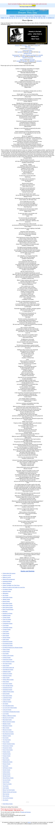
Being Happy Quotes (8, 605)
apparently (31, 61)
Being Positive (37, 16)
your (32, 55)
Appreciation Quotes (7, 597)
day (39, 51)
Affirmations (5, 593)
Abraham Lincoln (28, 53)
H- (22, 17)
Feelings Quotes (7, 657)
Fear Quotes (6, 653)
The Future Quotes (7, 663)
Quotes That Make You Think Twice (11, 585)
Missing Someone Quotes (9, 721)
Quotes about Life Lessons (9, 573)
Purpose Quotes (6, 755)
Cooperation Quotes (7, 627)
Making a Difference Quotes (9, 715)
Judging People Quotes (8, 691)
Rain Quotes (6, 757)
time (19, 56)
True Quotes (6, 785)
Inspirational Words (7, 581)
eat (36, 56)
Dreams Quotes (6, 637)
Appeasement (15, 55)
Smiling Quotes (6, 771)
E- (16, 17)
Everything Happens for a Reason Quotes (12, 647)
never (24, 50)
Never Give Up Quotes (8, 731)
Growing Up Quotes (7, 673)
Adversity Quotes (7, 591)
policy (25, 45)
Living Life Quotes (7, 709)
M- (29, 17)
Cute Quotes (6, 631)
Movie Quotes (6, 727)
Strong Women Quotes (8, 777)
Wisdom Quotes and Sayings (9, 792)
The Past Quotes (7, 739)
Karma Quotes (6, 693)
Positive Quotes (6, 751)
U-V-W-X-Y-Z (51, 17)
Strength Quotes (6, 775)
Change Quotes (6, 617)
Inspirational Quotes (7, 689)
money (36, 45)
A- (5, 17)
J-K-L (27, 17)
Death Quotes (6, 633)
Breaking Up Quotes (7, 613)
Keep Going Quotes (7, 695)
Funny (33, 48)
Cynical (29, 48)
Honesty (17, 45)
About (44, 16)
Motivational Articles (20, 16)
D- (14, 17)
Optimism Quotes (7, 735)
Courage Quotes (7, 629)
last (40, 56)
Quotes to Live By (7, 575)
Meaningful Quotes (7, 719)
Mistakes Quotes (7, 723)
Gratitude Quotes (7, 671)
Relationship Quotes (7, 761)
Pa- (34, 17)
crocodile (40, 55)
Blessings (5, 611)
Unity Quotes (6, 788)
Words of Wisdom (7, 583)
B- (7, 17)
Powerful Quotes (7, 753)
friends (34, 55)
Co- (12, 17)
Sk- (44, 17)
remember (24, 61)
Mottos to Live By (7, 577)
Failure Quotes (6, 649)
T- (46, 17)
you (38, 56)
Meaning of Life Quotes (8, 717)
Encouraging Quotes (7, 643)
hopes (23, 56)
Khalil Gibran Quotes (8, 803)
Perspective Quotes (7, 747)
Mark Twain (28, 46)
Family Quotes (6, 651)
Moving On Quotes (7, 729)
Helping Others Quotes (8, 679)
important (18, 61)
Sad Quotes (5, 765)
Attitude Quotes (6, 599)
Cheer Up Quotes (7, 619)
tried (21, 51)
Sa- (42, 17)
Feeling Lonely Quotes (8, 655)
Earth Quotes (6, 639)
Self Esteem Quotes (7, 767)
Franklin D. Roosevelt (28, 57)
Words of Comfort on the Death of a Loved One (14, 587)
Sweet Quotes (6, 781)
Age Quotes (5, 595)
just (18, 51)
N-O (32, 17)
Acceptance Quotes (7, 589)
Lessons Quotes (6, 699)
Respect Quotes (6, 763)
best (23, 45)
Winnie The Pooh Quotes (9, 790)
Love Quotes (6, 713)
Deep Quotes (6, 635)
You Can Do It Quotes (8, 798)
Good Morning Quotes (8, 669)
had (27, 50)
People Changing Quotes (9, 743)
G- (20, 17)
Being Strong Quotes (8, 607)
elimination (39, 61)
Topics (2, 17)
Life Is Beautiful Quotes (8, 705)
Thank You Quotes (7, 783)
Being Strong (30, 16)
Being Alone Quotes (7, 603)
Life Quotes (5, 703)
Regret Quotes (6, 759)
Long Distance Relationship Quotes (11, 711)
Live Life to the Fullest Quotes (10, 707)
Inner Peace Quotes (7, 683)
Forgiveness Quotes (7, 659)
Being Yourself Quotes (8, 609)
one (15, 56)
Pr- (36, 17)
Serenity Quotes (6, 769)
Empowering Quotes (7, 641)
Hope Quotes (6, 681)
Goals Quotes (6, 665)
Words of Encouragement (9, 579)
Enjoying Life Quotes (8, 645)
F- (18, 17)
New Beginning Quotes (8, 733)
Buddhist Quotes (7, 615)
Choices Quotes (6, 621)
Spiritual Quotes (6, 773)
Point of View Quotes (8, 749)
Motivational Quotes (7, 725)
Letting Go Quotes (7, 701)
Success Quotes (6, 779)
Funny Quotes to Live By (8, 661)
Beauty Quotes (6, 601)
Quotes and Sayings (27, 571)
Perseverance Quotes (8, 745)
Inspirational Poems (7, 687)
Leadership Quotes (7, 697)
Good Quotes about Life (8, 667)
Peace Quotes (6, 741)
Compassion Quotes (7, 623)
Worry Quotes (6, 796)
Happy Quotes (6, 677)
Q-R (39, 17)
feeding (28, 55)
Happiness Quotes (7, 675)
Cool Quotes (6, 625)
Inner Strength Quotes (8, 685)
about (29, 822)
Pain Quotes (6, 737)
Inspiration (12, 16)
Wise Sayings (6, 794)
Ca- (10, 17)
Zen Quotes (5, 800)
